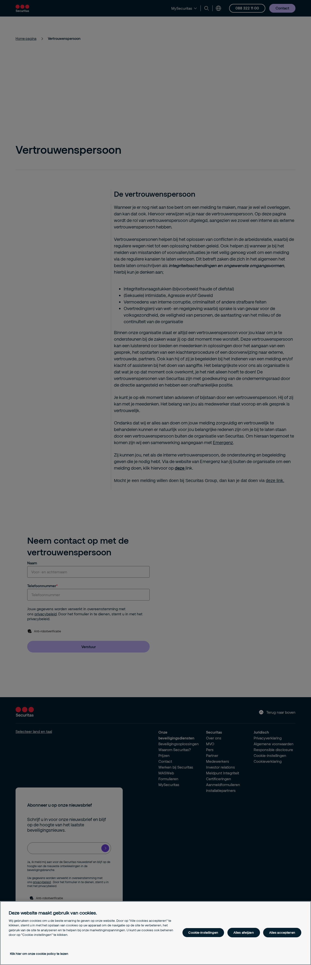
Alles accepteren (282, 932)
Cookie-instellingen (203, 932)
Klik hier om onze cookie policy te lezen (39, 954)
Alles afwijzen (243, 932)
